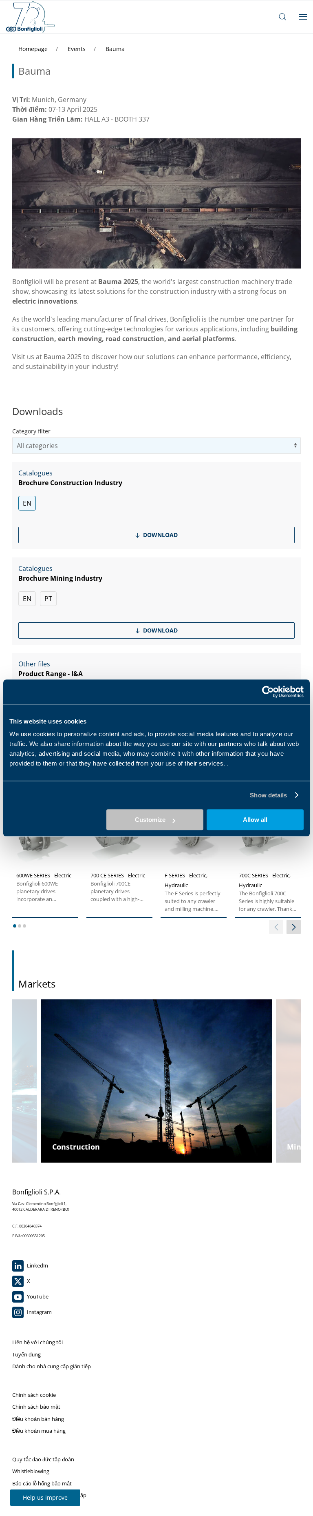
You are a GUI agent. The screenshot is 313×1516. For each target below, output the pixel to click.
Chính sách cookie (34, 1394)
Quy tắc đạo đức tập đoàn (43, 1459)
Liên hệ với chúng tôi (37, 1342)
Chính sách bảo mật (36, 1406)
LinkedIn (37, 1265)
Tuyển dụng (26, 1354)
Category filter (31, 431)
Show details (268, 795)
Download (159, 535)
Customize (150, 819)
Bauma (115, 49)
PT (48, 598)
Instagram (39, 1312)
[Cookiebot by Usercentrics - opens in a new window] (268, 692)
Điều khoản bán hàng (38, 1419)
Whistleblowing (30, 1471)
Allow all (255, 819)
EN (27, 503)
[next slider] (294, 927)
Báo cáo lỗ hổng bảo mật (42, 1483)
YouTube (37, 1296)
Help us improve (45, 1497)
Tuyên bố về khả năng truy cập (49, 1495)
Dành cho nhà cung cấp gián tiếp (51, 1366)
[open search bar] (282, 17)
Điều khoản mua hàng (39, 1430)
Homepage (33, 49)
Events (77, 49)
